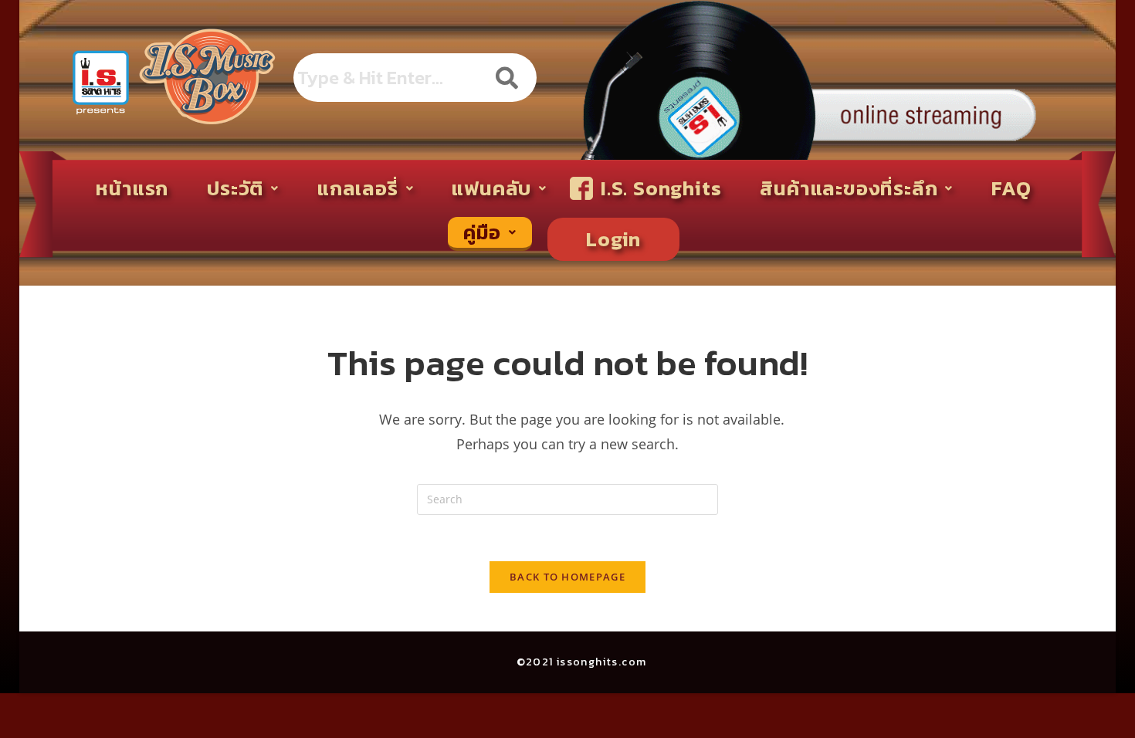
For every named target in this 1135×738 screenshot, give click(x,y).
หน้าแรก (132, 188)
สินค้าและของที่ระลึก (848, 188)
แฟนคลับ (491, 188)
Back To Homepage (567, 577)
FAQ (1011, 188)
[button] (242, 188)
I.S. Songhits (661, 188)
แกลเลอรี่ (357, 188)
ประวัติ (235, 188)
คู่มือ (482, 232)
